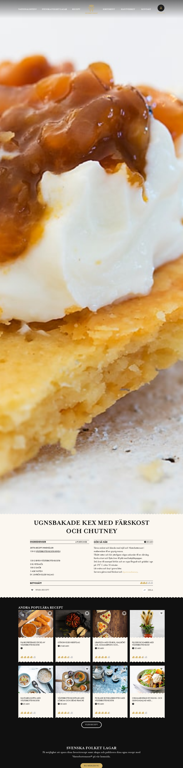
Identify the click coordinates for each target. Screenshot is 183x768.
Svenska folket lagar (54, 9)
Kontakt (146, 9)
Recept (76, 9)
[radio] (141, 583)
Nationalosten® (27, 9)
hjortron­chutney (130, 572)
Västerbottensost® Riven (48, 551)
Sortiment (109, 9)
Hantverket (128, 9)
